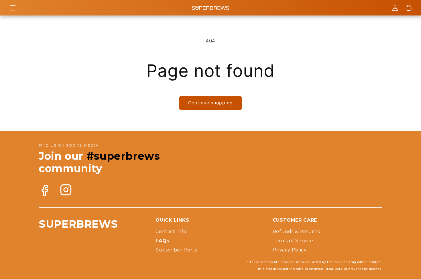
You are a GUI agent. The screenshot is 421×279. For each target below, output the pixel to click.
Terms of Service (293, 240)
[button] (12, 7)
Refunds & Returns (296, 231)
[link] (45, 190)
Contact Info (171, 231)
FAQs (162, 240)
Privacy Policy (290, 250)
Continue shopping (210, 103)
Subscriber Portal (177, 250)
